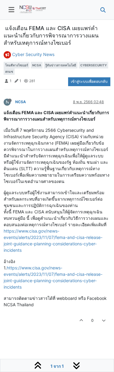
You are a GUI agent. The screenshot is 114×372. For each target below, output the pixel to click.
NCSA (20, 102)
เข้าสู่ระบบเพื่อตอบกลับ (89, 81)
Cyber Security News (33, 54)
